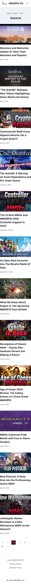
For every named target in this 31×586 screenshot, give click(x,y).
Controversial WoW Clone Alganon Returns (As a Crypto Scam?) (15, 135)
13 (2, 547)
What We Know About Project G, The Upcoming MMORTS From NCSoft (14, 306)
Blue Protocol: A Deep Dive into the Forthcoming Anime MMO (15, 480)
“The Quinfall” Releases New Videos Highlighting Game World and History (14, 93)
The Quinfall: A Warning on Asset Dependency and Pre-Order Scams (15, 177)
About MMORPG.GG (15, 560)
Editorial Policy (16, 568)
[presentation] (15, 34)
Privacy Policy (15, 564)
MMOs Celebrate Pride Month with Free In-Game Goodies (15, 438)
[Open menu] (27, 3)
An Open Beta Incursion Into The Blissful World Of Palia (15, 264)
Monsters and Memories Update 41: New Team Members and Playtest (14, 52)
